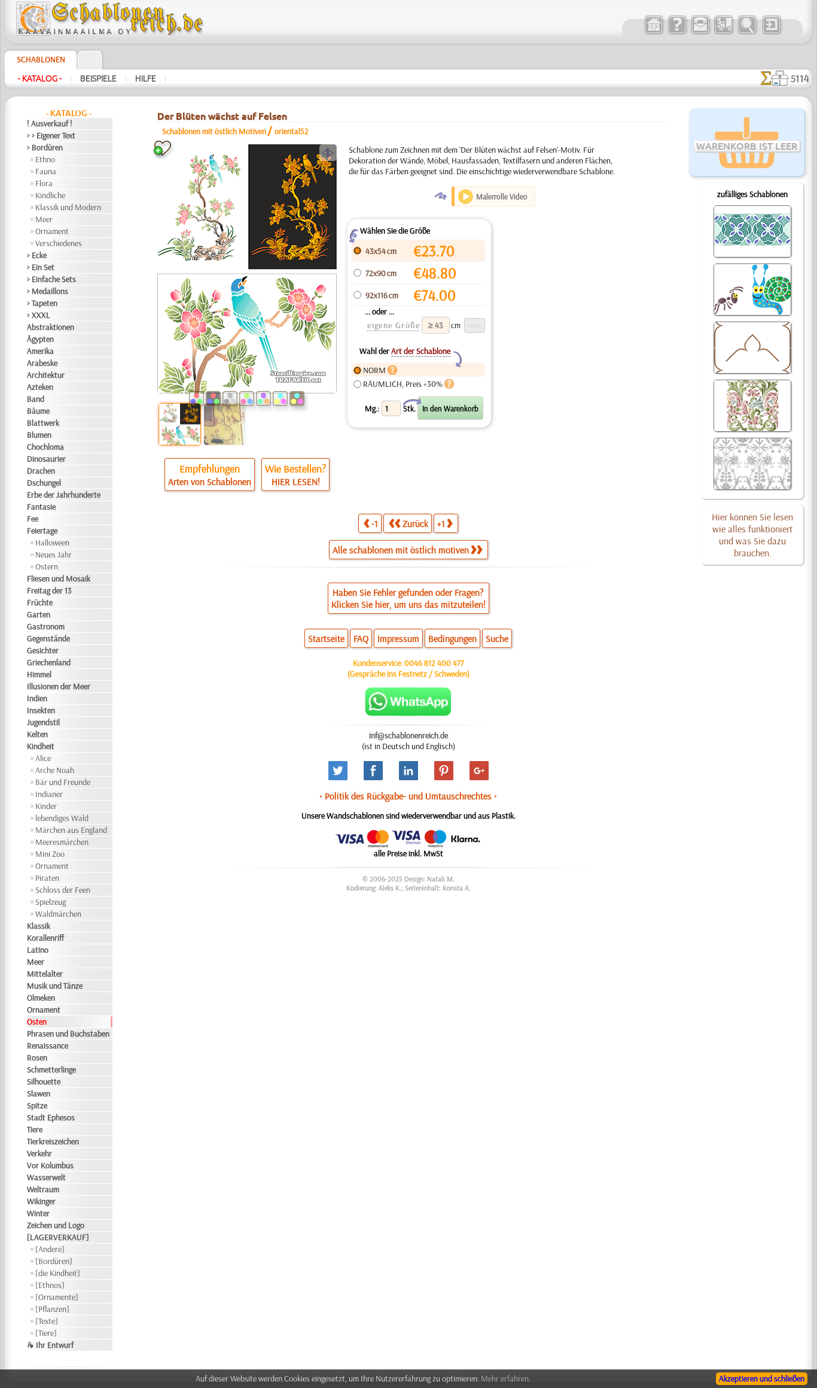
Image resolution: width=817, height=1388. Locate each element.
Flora (44, 183)
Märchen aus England (71, 830)
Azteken (40, 386)
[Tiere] (46, 1333)
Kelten (37, 734)
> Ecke (37, 255)
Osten (37, 1021)
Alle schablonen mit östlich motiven (401, 550)
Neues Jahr (53, 554)
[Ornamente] (56, 1297)
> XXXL (38, 315)
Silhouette (43, 1081)
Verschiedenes (58, 243)
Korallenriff (45, 937)
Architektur (46, 374)
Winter (38, 1213)
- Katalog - (40, 78)
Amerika (40, 351)
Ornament (52, 231)
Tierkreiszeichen (53, 1141)
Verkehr (39, 1153)
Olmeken (41, 997)
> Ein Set (40, 267)
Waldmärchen (58, 913)
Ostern (46, 566)
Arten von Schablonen (209, 481)
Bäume (38, 410)
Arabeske (42, 362)
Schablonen (41, 59)
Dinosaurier (46, 458)
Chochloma (45, 446)
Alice (43, 758)
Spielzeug (50, 901)
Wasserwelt (46, 1177)
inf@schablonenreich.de (408, 735)
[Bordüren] (53, 1261)
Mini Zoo (50, 853)
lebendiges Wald (62, 818)
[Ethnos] (50, 1285)
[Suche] (746, 32)
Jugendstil (43, 722)
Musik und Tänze (55, 985)
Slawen (38, 1093)
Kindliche (50, 195)
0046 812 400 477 (434, 662)
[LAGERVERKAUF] (58, 1237)
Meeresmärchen (62, 842)
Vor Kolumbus (50, 1165)
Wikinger (41, 1201)
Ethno (45, 159)
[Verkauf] (653, 32)
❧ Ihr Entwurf (50, 1344)
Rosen (37, 1057)
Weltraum (43, 1189)
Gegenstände (48, 638)
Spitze (37, 1105)
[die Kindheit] (57, 1273)
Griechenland (49, 662)
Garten (38, 614)
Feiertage (42, 530)
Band (35, 398)
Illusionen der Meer (58, 686)
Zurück (415, 523)
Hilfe (145, 78)
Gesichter (43, 650)
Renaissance (47, 1045)
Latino (37, 949)
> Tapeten (42, 303)
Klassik (38, 925)
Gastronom (46, 626)
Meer (44, 219)
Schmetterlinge (51, 1069)
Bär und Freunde (62, 782)
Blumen (39, 434)
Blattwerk (43, 422)
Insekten (41, 710)
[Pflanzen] (52, 1309)
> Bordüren (45, 147)
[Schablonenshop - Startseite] (109, 33)
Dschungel (44, 482)
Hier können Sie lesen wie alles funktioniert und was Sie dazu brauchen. (752, 535)
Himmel (39, 674)
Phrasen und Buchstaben (68, 1033)
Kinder (46, 806)
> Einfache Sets (51, 279)
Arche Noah (54, 770)
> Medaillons (47, 291)
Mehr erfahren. (506, 1378)
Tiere (34, 1129)
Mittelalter (45, 973)
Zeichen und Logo (55, 1225)
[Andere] (50, 1249)
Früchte (40, 602)
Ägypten (40, 339)
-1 (374, 523)
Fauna (45, 171)
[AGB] (723, 32)
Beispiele (98, 78)
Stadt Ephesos (51, 1117)
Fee (32, 518)
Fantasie (41, 506)
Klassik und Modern (68, 207)
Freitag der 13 (49, 590)
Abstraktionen (50, 327)
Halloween (52, 542)
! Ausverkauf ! (49, 123)
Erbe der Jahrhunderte (63, 494)
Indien (37, 698)
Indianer (49, 794)
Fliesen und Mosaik (58, 578)
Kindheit (40, 746)
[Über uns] (676, 32)
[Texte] (46, 1321)
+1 (441, 523)
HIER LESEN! (296, 481)
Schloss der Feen (62, 889)
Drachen (41, 470)
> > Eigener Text (51, 135)
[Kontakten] (700, 32)
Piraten (47, 877)
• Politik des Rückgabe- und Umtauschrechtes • (408, 796)
